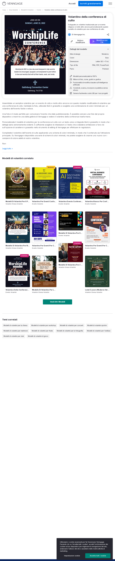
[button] (78, 41)
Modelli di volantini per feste (42, 331)
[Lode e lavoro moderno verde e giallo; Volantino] (97, 271)
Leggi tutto (7, 149)
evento (39, 10)
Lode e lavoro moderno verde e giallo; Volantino (97, 290)
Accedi (72, 3)
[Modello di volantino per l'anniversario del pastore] (71, 252)
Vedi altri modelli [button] (57, 302)
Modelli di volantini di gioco (38, 336)
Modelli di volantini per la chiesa (15, 325)
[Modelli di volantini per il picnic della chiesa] (18, 183)
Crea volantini (13, 10)
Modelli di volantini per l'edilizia (98, 331)
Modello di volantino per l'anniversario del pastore (71, 265)
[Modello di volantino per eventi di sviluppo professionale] (71, 221)
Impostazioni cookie (72, 556)
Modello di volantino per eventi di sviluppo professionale (71, 233)
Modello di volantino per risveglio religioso (18, 246)
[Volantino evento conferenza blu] (71, 183)
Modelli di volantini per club (14, 336)
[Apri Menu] (110, 3)
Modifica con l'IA (101, 41)
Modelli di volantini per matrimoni (16, 331)
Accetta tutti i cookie (98, 556)
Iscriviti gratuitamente (90, 3)
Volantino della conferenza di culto (18, 290)
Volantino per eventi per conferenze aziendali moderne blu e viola (44, 246)
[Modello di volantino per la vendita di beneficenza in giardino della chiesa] (44, 271)
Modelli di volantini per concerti (71, 325)
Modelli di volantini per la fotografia (70, 331)
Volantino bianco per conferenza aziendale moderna (97, 201)
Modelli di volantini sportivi (97, 325)
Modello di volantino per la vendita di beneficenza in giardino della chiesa (44, 290)
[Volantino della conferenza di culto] (18, 271)
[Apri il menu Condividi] (108, 34)
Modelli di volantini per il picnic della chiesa (18, 201)
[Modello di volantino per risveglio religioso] (18, 227)
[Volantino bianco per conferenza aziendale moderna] (97, 183)
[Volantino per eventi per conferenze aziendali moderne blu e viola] (44, 227)
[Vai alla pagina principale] (12, 3)
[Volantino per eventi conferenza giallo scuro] (44, 183)
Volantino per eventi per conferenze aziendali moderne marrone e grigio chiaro (97, 246)
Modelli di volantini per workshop (43, 325)
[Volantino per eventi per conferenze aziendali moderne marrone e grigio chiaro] (97, 227)
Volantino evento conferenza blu (71, 201)
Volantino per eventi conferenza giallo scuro (44, 201)
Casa (4, 10)
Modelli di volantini (27, 10)
